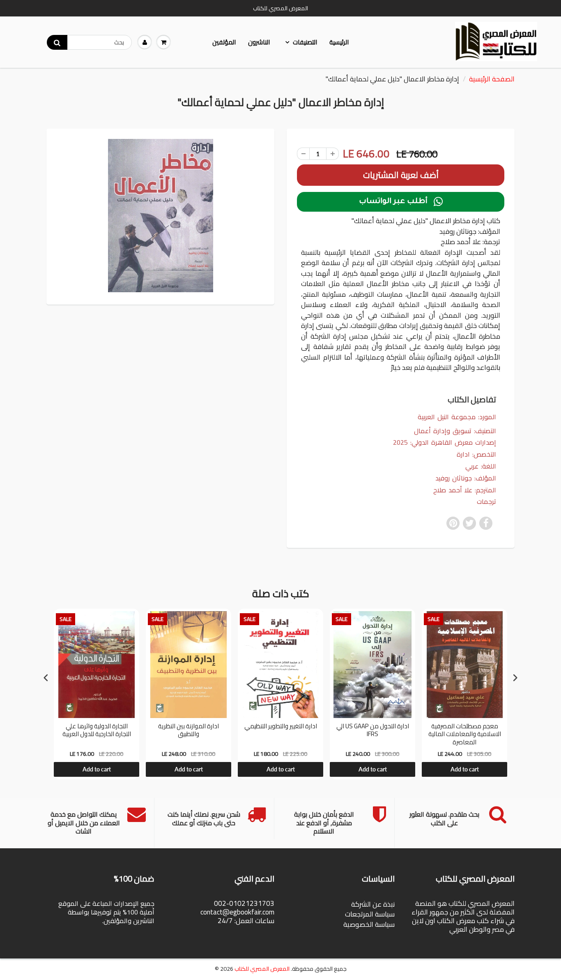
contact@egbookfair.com (237, 912)
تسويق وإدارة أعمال (442, 431)
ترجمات (486, 502)
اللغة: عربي (480, 466)
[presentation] (46, 678)
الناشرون (259, 42)
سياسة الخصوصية (369, 924)
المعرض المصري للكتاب (262, 968)
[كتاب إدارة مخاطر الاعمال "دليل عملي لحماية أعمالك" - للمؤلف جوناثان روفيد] (160, 215)
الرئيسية (339, 42)
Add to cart (97, 769)
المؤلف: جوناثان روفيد (465, 478)
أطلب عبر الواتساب (401, 201)
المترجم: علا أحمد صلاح (464, 490)
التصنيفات (305, 42)
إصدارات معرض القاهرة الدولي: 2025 (444, 442)
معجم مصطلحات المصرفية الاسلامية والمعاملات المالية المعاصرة (464, 734)
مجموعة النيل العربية (447, 417)
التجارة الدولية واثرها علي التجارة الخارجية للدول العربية (96, 731)
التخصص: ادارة (476, 454)
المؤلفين (224, 42)
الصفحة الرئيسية (492, 78)
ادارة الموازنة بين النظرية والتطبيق (188, 731)
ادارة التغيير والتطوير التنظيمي (280, 727)
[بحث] (57, 42)
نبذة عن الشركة (373, 904)
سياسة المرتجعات (370, 914)
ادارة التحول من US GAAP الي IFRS (372, 731)
